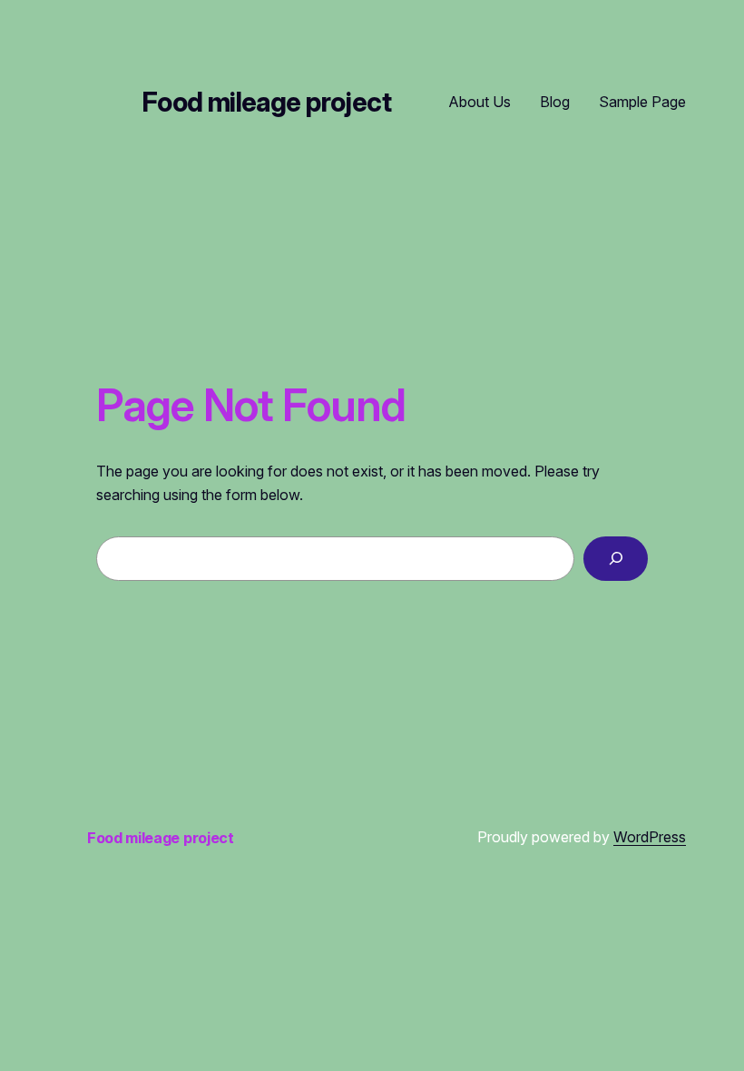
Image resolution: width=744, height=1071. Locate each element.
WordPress (649, 837)
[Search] (615, 558)
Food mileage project (266, 102)
